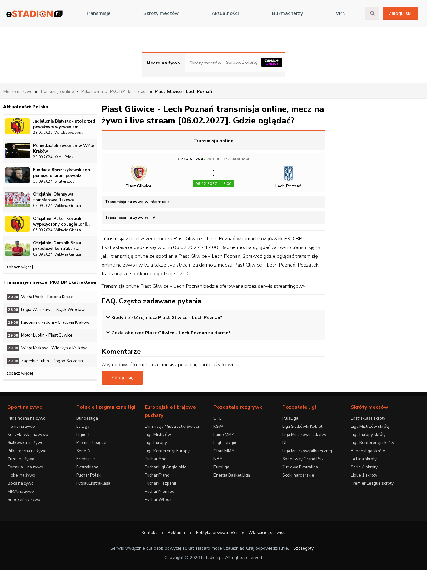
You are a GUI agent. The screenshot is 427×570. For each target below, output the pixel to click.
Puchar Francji (158, 475)
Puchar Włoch (158, 499)
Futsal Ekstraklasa (93, 483)
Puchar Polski (89, 475)
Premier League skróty (372, 483)
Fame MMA (224, 435)
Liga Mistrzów (158, 435)
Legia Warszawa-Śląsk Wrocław (46, 309)
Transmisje (98, 13)
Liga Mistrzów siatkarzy (304, 435)
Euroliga (221, 467)
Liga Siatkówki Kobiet (302, 426)
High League (226, 443)
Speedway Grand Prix (303, 459)
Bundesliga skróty (368, 451)
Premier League (91, 443)
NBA (218, 459)
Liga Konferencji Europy (167, 451)
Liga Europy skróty (368, 435)
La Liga (82, 426)
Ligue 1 (83, 435)
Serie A (83, 451)
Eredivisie (85, 459)
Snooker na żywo (24, 499)
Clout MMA (224, 451)
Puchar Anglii (157, 459)
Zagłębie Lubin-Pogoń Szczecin (45, 361)
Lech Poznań (288, 186)
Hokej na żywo (21, 475)
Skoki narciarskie (298, 475)
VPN (341, 13)
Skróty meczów (161, 13)
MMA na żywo (21, 491)
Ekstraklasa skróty (368, 418)
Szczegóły (303, 548)
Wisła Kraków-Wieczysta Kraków (47, 348)
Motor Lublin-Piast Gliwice (40, 335)
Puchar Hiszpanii (160, 483)
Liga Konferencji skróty (372, 443)
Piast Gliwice (139, 186)
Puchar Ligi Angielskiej (166, 467)
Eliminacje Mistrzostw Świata (172, 426)
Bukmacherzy (287, 13)
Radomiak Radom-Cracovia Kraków (48, 322)
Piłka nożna (190, 159)
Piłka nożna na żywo (27, 418)
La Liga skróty (364, 459)
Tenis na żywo (21, 426)
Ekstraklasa (87, 467)
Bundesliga (87, 418)
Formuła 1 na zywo (25, 467)
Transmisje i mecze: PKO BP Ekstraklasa (49, 282)
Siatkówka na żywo (25, 443)
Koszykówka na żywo (28, 435)
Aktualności (225, 13)
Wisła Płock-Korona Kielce (40, 297)
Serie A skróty (364, 467)
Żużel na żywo (21, 459)
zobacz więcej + (22, 267)
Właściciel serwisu (267, 533)
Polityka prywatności (216, 533)
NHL (286, 443)
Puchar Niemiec (159, 491)
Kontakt (149, 533)
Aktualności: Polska (25, 106)
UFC (218, 418)
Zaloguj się (400, 13)
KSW (218, 426)
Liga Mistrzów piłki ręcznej (307, 451)
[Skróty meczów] (34, 13)
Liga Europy (156, 443)
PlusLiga (290, 418)
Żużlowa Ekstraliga (300, 467)
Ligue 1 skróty (364, 475)
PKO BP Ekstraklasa (227, 159)
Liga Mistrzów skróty (370, 426)
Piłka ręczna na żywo (27, 451)
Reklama (176, 533)
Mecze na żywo (163, 63)
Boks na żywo (21, 483)
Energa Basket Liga (232, 475)
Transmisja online (213, 141)
